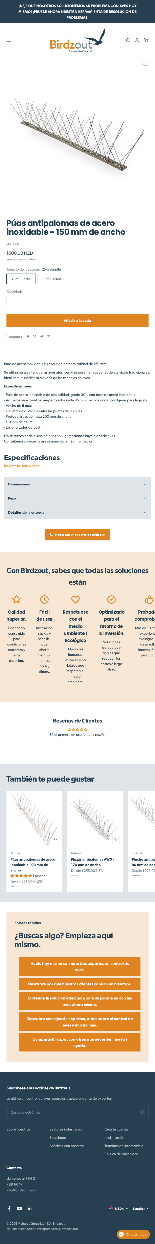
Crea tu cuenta (116, 1129)
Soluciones (57, 1137)
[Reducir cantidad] (12, 301)
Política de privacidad (121, 1153)
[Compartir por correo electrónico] (48, 336)
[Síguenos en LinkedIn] (29, 1208)
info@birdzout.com (21, 1190)
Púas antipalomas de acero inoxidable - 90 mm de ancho (32, 864)
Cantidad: (14, 291)
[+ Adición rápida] (55, 839)
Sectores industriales (65, 1129)
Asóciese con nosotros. (67, 1145)
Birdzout (15, 853)
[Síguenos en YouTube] (19, 1208)
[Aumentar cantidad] (29, 301)
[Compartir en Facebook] (27, 336)
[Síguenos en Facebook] (9, 1208)
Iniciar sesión (114, 1137)
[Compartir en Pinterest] (41, 336)
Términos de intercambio (124, 1145)
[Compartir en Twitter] (34, 336)
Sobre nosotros (18, 1129)
